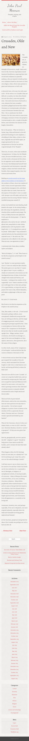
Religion (23, 37)
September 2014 (14, 675)
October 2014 (14, 672)
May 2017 (14, 590)
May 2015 (14, 651)
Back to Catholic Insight (14, 557)
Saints (14, 707)
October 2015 (14, 636)
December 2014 (15, 666)
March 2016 (15, 621)
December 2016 (15, 594)
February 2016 (14, 624)
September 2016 (14, 603)
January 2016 (14, 627)
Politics (14, 700)
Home (4, 22)
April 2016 (14, 618)
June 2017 (14, 587)
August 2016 (14, 606)
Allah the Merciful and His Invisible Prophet (14, 26)
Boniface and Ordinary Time (14, 560)
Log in (14, 723)
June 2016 (14, 612)
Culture (17, 37)
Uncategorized (14, 713)
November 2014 (14, 669)
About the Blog (11, 22)
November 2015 (14, 633)
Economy (14, 691)
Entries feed (14, 726)
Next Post (23, 531)
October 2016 (14, 600)
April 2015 (14, 654)
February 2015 (14, 660)
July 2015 (14, 645)
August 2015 (14, 642)
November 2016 (14, 597)
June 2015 (14, 648)
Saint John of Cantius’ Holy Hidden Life (14, 550)
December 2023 (15, 581)
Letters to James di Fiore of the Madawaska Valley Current (14, 553)
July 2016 (14, 609)
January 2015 (14, 663)
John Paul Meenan (14, 8)
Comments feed (14, 729)
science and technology (14, 710)
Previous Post (6, 531)
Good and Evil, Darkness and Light (12, 30)
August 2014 (14, 678)
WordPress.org (14, 732)
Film (14, 697)
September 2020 (14, 584)
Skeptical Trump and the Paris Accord (14, 563)
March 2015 (14, 657)
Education (14, 694)
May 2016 (14, 615)
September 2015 (14, 639)
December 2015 (14, 630)
